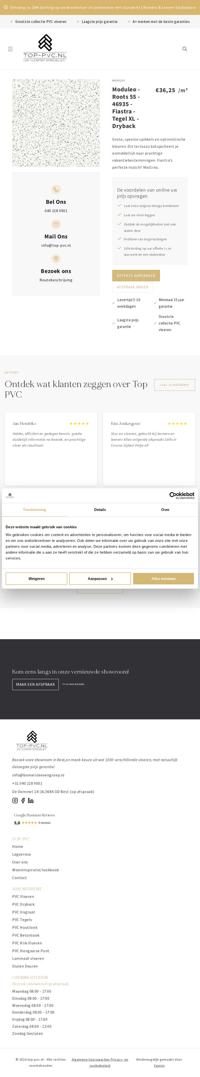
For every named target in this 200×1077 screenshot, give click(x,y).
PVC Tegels (22, 919)
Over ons (20, 862)
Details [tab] (100, 510)
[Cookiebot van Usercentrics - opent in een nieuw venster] (173, 495)
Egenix (159, 1065)
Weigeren (37, 579)
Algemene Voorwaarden (91, 1059)
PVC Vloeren (23, 896)
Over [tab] (165, 510)
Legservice (21, 854)
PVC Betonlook (26, 935)
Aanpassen (97, 579)
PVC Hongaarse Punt (31, 950)
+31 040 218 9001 (27, 783)
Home (17, 846)
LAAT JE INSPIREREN (174, 385)
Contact (19, 877)
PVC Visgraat (23, 912)
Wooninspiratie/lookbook (35, 869)
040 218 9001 (56, 210)
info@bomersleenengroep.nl (38, 775)
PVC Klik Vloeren (27, 942)
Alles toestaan (163, 579)
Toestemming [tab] (34, 510)
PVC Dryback (23, 904)
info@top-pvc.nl (56, 245)
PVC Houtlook (24, 927)
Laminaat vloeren (28, 958)
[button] (10, 49)
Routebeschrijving (56, 279)
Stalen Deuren (25, 966)
